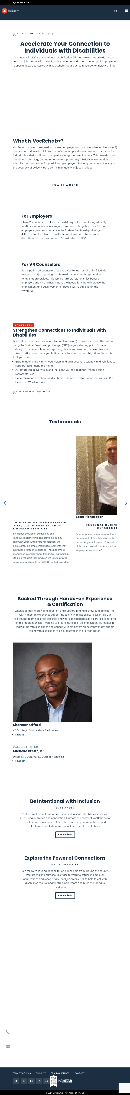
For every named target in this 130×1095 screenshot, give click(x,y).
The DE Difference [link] (23, 967)
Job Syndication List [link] (25, 1019)
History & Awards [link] (23, 975)
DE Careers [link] (71, 984)
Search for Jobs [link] (74, 988)
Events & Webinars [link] (24, 1014)
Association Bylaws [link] (24, 988)
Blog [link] (67, 979)
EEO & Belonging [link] (22, 984)
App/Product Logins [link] (25, 1010)
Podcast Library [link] (74, 975)
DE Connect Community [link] (27, 1006)
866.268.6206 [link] (22, 2)
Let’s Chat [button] (65, 834)
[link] (10, 10)
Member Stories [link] (22, 979)
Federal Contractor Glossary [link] (29, 1023)
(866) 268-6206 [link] (27, 1032)
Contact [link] (79, 1073)
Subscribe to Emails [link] (31, 1046)
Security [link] (41, 1073)
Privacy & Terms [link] (22, 1073)
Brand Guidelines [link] (60, 1073)
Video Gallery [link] (73, 971)
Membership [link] (39, 102)
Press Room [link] (72, 967)
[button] (126, 13)
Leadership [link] (19, 971)
